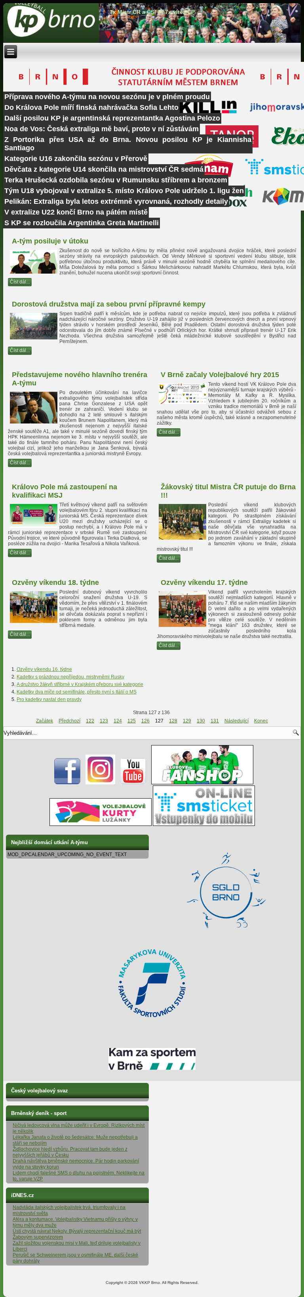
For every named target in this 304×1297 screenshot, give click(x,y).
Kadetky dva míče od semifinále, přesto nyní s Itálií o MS (77, 692)
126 (145, 721)
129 (187, 721)
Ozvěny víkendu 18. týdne (55, 582)
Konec (261, 721)
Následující (236, 721)
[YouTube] (133, 782)
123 (104, 721)
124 (118, 721)
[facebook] (67, 782)
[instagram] (100, 782)
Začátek (44, 721)
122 (90, 721)
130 (201, 721)
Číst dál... (20, 282)
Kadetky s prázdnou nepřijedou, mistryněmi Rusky (70, 677)
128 (173, 721)
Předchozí (69, 721)
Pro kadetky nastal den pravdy (49, 699)
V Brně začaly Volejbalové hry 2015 (220, 375)
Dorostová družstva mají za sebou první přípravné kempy (108, 304)
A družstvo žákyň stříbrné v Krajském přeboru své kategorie (80, 684)
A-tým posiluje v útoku (50, 241)
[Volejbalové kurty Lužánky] (100, 824)
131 (215, 721)
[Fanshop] (202, 782)
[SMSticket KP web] (204, 824)
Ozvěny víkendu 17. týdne (204, 582)
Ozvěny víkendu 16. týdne (44, 669)
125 (131, 721)
